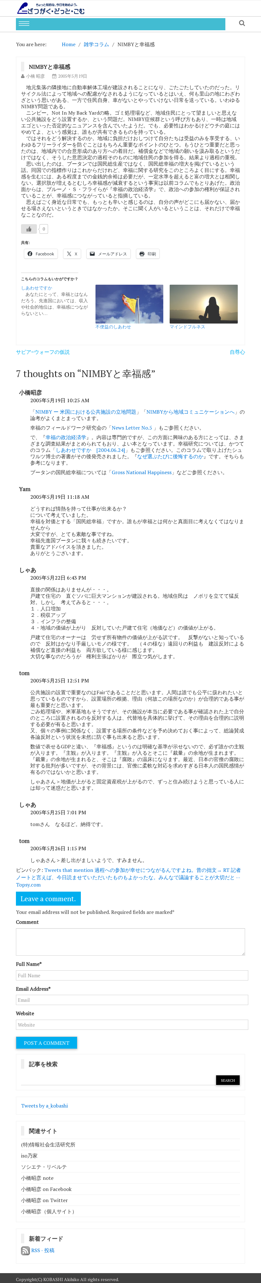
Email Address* (33, 988)
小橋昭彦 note (37, 1177)
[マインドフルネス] (204, 304)
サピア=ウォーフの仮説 (43, 351)
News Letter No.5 (132, 427)
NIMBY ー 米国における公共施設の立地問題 (85, 411)
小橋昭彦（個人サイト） (49, 1211)
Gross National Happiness (142, 472)
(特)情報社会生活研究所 (48, 1144)
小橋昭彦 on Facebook (46, 1189)
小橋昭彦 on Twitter (44, 1200)
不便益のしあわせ (113, 327)
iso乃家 (29, 1155)
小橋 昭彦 (35, 76)
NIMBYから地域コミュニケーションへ (190, 411)
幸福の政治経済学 (66, 437)
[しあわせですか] (58, 301)
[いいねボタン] (29, 229)
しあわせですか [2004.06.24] (90, 449)
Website (25, 1013)
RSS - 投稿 (42, 1250)
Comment (27, 921)
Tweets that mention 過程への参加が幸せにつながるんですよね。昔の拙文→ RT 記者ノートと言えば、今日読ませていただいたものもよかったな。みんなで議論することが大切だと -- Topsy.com (128, 877)
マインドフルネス (187, 327)
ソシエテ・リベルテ (44, 1166)
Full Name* (29, 963)
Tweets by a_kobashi (44, 1105)
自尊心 (237, 351)
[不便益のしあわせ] (129, 304)
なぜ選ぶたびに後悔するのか (170, 456)
